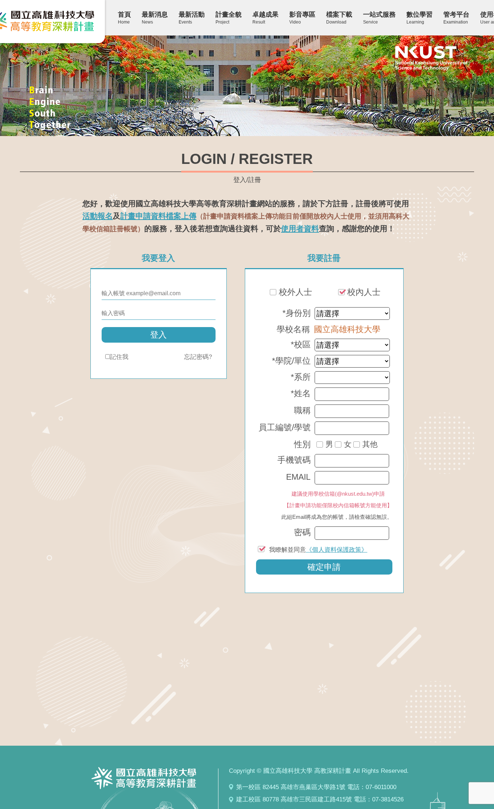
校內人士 (363, 292)
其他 (370, 444)
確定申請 (324, 567)
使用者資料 (300, 228)
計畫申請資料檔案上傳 (158, 216)
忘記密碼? (198, 356)
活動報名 (97, 216)
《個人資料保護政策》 (336, 549)
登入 (158, 334)
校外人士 (295, 292)
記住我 (119, 356)
